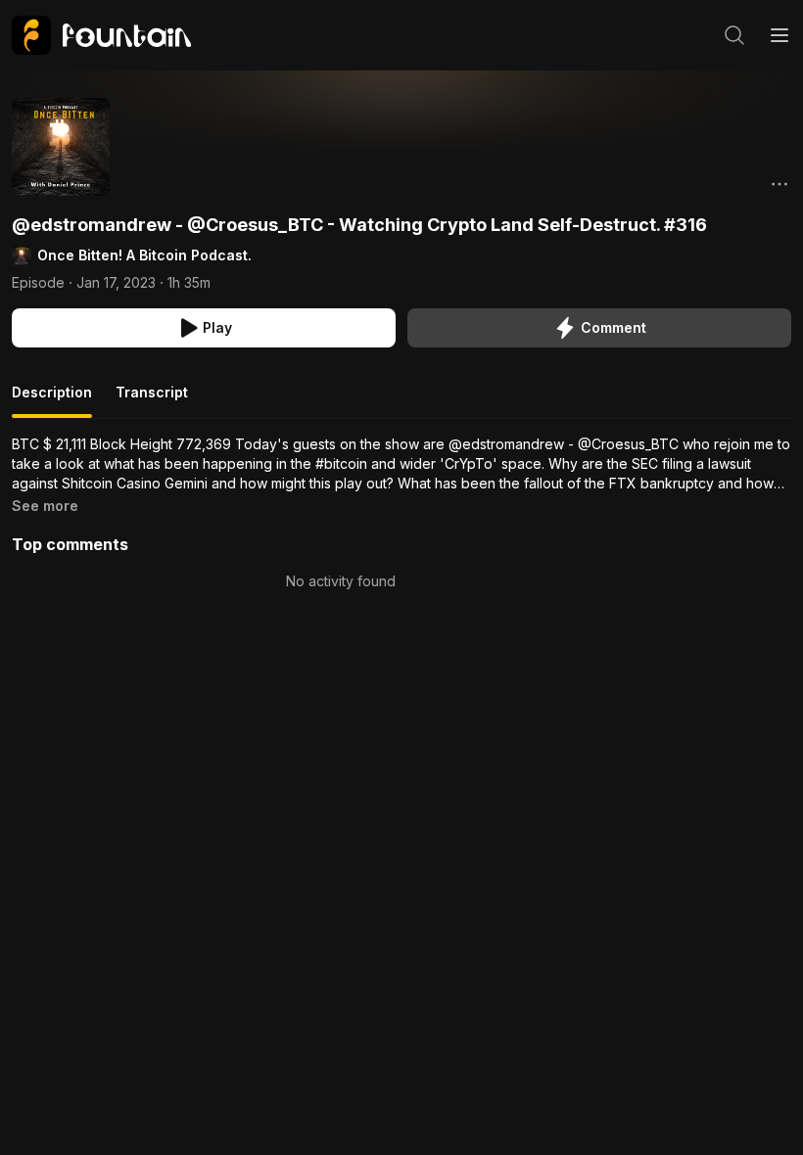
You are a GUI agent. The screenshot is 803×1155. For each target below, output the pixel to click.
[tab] (52, 400)
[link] (101, 35)
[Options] (779, 184)
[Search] (734, 35)
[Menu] (779, 35)
